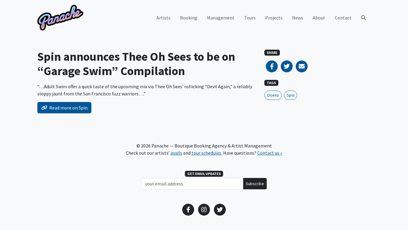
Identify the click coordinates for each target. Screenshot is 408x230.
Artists (164, 18)
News (297, 18)
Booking (188, 18)
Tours (250, 18)
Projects (274, 18)
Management (220, 18)
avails (176, 153)
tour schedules (206, 153)
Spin (291, 95)
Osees (273, 95)
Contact (343, 18)
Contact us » (269, 153)
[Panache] (60, 18)
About (319, 18)
